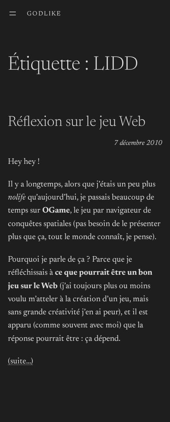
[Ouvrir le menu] (12, 13)
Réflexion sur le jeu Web (76, 123)
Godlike (44, 14)
